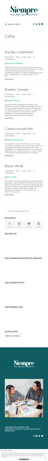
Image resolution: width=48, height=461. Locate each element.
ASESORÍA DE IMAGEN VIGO (17, 427)
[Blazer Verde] (24, 177)
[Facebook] (33, 24)
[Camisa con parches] (24, 140)
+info (45, 458)
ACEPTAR (24, 459)
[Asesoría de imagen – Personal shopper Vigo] (24, 364)
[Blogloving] (42, 24)
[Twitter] (36, 24)
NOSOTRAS (10, 431)
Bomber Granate (16, 89)
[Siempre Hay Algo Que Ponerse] (24, 19)
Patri (18, 57)
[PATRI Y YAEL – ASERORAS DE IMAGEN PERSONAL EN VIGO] (24, 398)
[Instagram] (36, 436)
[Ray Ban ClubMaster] (24, 63)
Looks (24, 57)
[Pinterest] (39, 24)
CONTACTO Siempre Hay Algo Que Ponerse (23, 429)
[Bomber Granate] (24, 101)
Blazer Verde (14, 166)
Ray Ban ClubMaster (19, 52)
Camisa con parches (19, 128)
